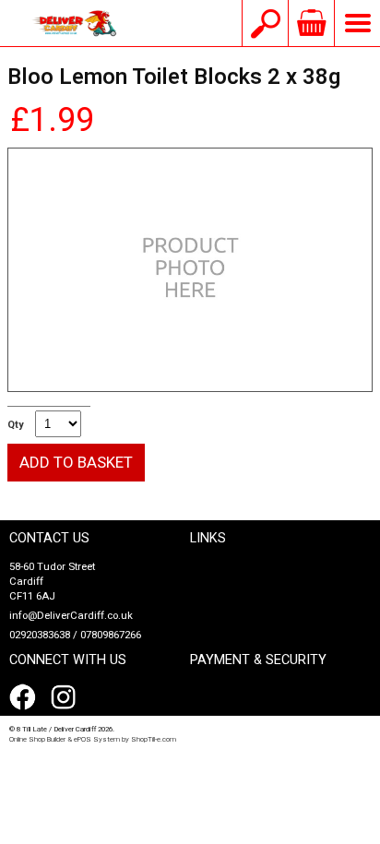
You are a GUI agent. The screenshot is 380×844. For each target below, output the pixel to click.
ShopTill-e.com (153, 739)
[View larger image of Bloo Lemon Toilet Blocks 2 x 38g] (190, 270)
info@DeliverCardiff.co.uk (71, 616)
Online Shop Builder (37, 739)
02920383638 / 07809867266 (75, 635)
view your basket (311, 23)
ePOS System (97, 739)
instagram (67, 697)
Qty (15, 425)
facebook (25, 697)
